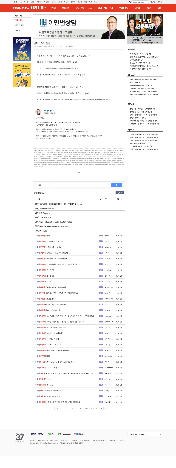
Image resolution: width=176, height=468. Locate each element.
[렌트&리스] (145, 104)
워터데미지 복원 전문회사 (138, 143)
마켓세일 (73, 2)
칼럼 (160, 8)
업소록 (96, 2)
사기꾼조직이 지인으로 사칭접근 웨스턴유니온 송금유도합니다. (144, 67)
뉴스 (20, 2)
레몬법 (137, 8)
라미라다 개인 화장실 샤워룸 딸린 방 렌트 (144, 120)
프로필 (17, 30)
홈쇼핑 (80, 2)
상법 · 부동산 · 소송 (84, 8)
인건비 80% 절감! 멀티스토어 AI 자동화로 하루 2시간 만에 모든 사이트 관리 (144, 138)
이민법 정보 (19, 25)
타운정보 (46, 2)
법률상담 (18, 20)
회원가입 (152, 2)
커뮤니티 (39, 2)
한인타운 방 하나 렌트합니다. (139, 117)
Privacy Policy (54, 440)
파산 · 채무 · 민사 (105, 8)
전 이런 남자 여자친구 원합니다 (140, 54)
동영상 (32, 2)
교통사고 (65, 8)
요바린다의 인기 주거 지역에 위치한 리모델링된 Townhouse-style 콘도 (144, 124)
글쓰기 (119, 193)
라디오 (26, 2)
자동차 (66, 2)
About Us (32, 440)
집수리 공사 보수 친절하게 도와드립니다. (143, 140)
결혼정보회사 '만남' (136, 60)
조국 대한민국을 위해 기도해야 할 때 (142, 85)
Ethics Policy (64, 440)
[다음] (105, 408)
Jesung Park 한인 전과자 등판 (140, 63)
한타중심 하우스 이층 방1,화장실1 (141, 111)
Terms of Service (42, 440)
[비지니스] (145, 130)
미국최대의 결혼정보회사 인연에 (140, 69)
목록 (79, 173)
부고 (90, 2)
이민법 (53, 8)
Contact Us (121, 440)
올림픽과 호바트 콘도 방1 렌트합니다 (142, 108)
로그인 (160, 2)
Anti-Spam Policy (85, 440)
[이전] (53, 408)
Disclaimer (74, 440)
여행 (85, 2)
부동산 (60, 2)
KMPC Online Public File (99, 440)
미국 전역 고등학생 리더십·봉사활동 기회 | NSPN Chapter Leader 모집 (144, 89)
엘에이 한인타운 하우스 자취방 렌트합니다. (144, 114)
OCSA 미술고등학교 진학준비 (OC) (141, 146)
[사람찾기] (145, 50)
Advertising (112, 440)
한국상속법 (123, 8)
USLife (53, 2)
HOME (15, 2)
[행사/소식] (145, 75)
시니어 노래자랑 (135, 82)
